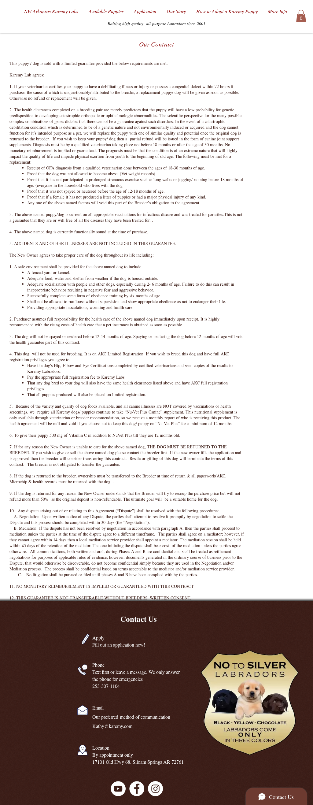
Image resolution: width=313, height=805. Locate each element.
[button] (301, 16)
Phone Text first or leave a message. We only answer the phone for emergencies (136, 672)
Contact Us (138, 619)
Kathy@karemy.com (112, 726)
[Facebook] (136, 788)
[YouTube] (118, 788)
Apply (98, 637)
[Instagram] (155, 788)
